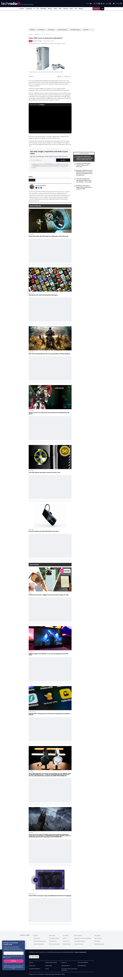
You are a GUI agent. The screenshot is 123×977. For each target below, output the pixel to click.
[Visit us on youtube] (99, 3)
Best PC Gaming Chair (54, 944)
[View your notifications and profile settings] (113, 3)
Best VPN (86, 29)
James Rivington (38, 41)
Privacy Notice (36, 165)
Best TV (64, 938)
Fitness (50, 8)
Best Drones (97, 941)
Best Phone (65, 935)
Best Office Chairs (78, 944)
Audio (55, 8)
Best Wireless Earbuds (79, 941)
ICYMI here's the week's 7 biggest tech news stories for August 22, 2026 (84, 187)
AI (34, 8)
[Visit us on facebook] (94, 3)
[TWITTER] (36, 188)
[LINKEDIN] (39, 188)
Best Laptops (52, 935)
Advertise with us (66, 965)
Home (71, 8)
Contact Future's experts (51, 962)
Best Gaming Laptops (54, 938)
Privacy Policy (18, 966)
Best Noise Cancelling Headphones (82, 938)
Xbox (43, 34)
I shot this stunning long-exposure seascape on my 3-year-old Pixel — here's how (84, 180)
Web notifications (82, 965)
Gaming (30, 34)
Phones (22, 8)
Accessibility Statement (34, 968)
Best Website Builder (39, 944)
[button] (119, 3)
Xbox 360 (48, 34)
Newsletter (69, 76)
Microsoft (31, 80)
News (30, 41)
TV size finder (41, 29)
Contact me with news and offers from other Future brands (13, 957)
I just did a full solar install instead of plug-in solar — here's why (83, 165)
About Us (31, 962)
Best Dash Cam (98, 938)
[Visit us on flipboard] (101, 3)
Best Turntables (78, 935)
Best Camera (97, 935)
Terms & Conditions (12, 967)
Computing (29, 8)
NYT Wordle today (75, 29)
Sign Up (13, 961)
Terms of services (48, 164)
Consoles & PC (37, 34)
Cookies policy (48, 965)
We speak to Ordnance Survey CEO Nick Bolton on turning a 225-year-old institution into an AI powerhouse (84, 173)
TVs (38, 8)
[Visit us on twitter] (97, 3)
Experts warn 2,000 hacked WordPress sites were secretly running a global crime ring (84, 158)
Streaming (43, 8)
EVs (76, 8)
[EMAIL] (41, 188)
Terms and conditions (83, 962)
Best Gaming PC (53, 941)
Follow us (61, 76)
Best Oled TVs (66, 941)
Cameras (65, 8)
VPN (60, 8)
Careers (47, 968)
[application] (50, 118)
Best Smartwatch (67, 944)
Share (32, 76)
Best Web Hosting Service (40, 941)
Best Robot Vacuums (99, 944)
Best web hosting (62, 29)
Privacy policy (32, 965)
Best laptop (51, 29)
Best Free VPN (37, 938)
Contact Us (64, 962)
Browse (81, 8)
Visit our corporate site (80, 952)
